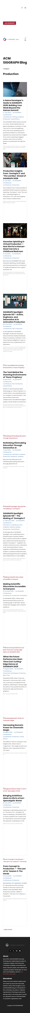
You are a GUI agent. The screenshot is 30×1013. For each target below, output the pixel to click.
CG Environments (7, 404)
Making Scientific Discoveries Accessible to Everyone (14, 586)
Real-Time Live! (6, 693)
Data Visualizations (10, 609)
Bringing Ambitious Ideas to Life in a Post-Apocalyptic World (14, 798)
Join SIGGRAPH (9, 23)
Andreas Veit (6, 347)
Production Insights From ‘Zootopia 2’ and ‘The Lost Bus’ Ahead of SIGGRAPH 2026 (14, 175)
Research (14, 456)
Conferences (7, 117)
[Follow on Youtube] (20, 951)
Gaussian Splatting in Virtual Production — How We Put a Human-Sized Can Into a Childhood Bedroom (14, 246)
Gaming (14, 117)
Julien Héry (10, 405)
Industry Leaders (15, 527)
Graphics (21, 117)
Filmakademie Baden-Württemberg (11, 272)
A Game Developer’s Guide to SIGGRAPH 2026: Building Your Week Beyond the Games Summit (13, 105)
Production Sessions (11, 201)
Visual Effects (15, 119)
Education (15, 454)
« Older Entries (7, 929)
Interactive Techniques (11, 349)
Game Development (7, 147)
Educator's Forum (18, 466)
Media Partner (11, 273)
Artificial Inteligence (19, 347)
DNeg (4, 823)
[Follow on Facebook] (10, 951)
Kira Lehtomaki (18, 558)
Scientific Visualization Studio (14, 611)
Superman (21, 753)
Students (21, 456)
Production (6, 119)
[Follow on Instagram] (16, 951)
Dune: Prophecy (14, 404)
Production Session (10, 823)
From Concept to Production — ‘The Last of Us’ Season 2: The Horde (14, 870)
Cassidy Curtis (9, 348)
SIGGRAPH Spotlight (7, 351)
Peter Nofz (15, 405)
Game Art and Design (21, 146)
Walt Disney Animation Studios (14, 202)
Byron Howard (11, 558)
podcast (8, 560)
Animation (11, 347)
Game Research (16, 147)
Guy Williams (6, 753)
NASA (16, 609)
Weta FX (5, 900)
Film (13, 329)
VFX (21, 560)
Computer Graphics (18, 348)
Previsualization (22, 405)
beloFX (4, 201)
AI (3, 466)
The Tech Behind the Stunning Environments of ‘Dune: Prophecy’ (14, 374)
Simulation (23, 595)
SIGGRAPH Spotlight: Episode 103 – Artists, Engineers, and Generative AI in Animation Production (14, 317)
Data (4, 609)
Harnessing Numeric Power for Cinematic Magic (13, 727)
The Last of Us (23, 898)
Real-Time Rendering (8, 407)
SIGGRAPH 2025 (14, 693)
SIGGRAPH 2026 (20, 201)
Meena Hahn (20, 349)
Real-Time (6, 675)
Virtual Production (17, 407)
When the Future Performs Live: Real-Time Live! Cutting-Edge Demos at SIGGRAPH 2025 (13, 661)
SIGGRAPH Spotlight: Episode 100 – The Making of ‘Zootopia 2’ (14, 516)
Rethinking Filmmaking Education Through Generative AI (14, 445)
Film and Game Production (9, 146)
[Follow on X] (13, 951)
